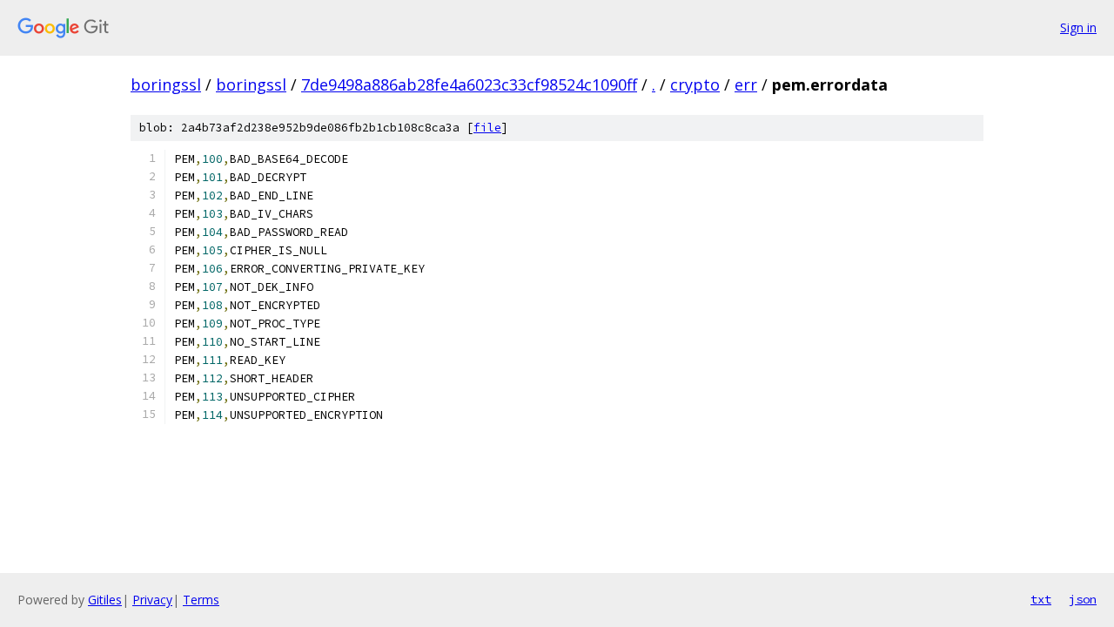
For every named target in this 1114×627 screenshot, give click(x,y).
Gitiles (105, 599)
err (746, 84)
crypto (695, 84)
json (1083, 599)
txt (1040, 599)
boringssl (166, 84)
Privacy (152, 599)
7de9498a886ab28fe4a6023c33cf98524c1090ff (469, 84)
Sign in (1078, 27)
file (487, 127)
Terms (201, 599)
